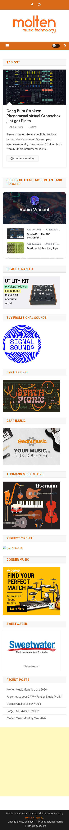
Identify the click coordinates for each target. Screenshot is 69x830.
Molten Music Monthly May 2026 (26, 718)
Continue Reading (23, 158)
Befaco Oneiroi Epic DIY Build (24, 703)
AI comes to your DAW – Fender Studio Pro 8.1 (34, 696)
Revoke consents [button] (36, 826)
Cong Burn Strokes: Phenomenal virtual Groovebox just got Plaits (34, 116)
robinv (32, 126)
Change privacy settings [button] (21, 821)
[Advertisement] (34, 761)
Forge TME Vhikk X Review (23, 711)
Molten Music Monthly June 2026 (27, 689)
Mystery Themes (34, 817)
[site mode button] (56, 46)
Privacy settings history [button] (50, 821)
